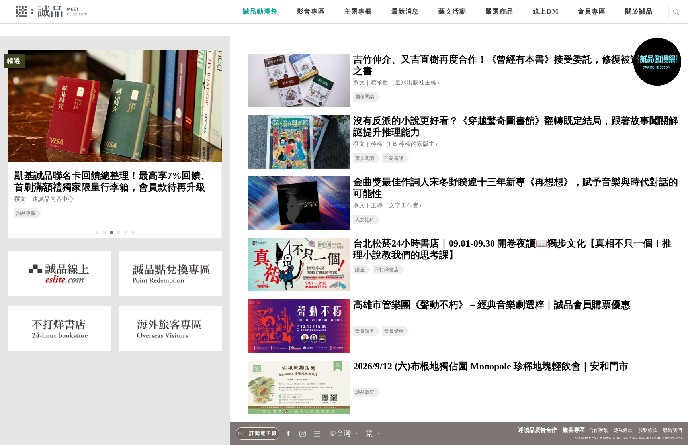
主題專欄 (358, 11)
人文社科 (364, 219)
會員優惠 (393, 331)
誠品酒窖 (364, 392)
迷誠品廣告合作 (537, 430)
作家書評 (393, 158)
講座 (360, 269)
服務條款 (647, 430)
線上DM (546, 11)
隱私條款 (623, 430)
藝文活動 (452, 11)
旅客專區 (574, 430)
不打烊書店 (387, 269)
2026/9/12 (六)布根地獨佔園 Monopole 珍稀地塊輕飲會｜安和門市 (490, 366)
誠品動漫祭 (260, 11)
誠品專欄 (25, 213)
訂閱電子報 (263, 433)
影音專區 (311, 11)
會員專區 (592, 11)
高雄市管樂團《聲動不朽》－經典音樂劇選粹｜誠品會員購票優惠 (491, 305)
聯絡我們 (672, 430)
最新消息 (405, 11)
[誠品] (51, 11)
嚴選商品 (499, 11)
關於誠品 (639, 11)
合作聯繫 (598, 430)
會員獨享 (364, 331)
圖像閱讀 (364, 97)
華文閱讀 (364, 158)
